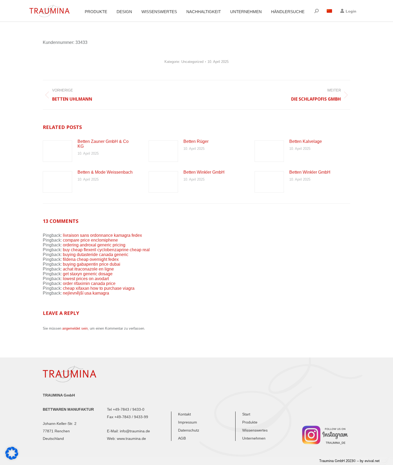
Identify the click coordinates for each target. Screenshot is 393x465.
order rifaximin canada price (89, 283)
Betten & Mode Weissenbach (105, 172)
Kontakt (184, 414)
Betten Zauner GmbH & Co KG (103, 143)
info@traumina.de (135, 431)
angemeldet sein (75, 328)
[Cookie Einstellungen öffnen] (11, 458)
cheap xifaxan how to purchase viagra (98, 288)
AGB (182, 438)
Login (351, 11)
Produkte (249, 422)
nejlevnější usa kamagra (86, 293)
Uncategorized (192, 62)
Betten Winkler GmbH (204, 172)
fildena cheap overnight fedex (91, 259)
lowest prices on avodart (86, 278)
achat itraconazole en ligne (88, 269)
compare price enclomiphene (90, 240)
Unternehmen (253, 438)
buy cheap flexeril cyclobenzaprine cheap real (106, 249)
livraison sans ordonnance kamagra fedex (102, 235)
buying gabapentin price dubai (91, 264)
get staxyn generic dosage (88, 274)
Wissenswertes (255, 430)
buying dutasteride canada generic (95, 254)
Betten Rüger (196, 141)
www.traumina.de (131, 438)
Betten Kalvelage (305, 141)
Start (246, 414)
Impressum (187, 422)
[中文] (329, 11)
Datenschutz (188, 430)
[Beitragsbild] (57, 151)
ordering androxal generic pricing (94, 245)
